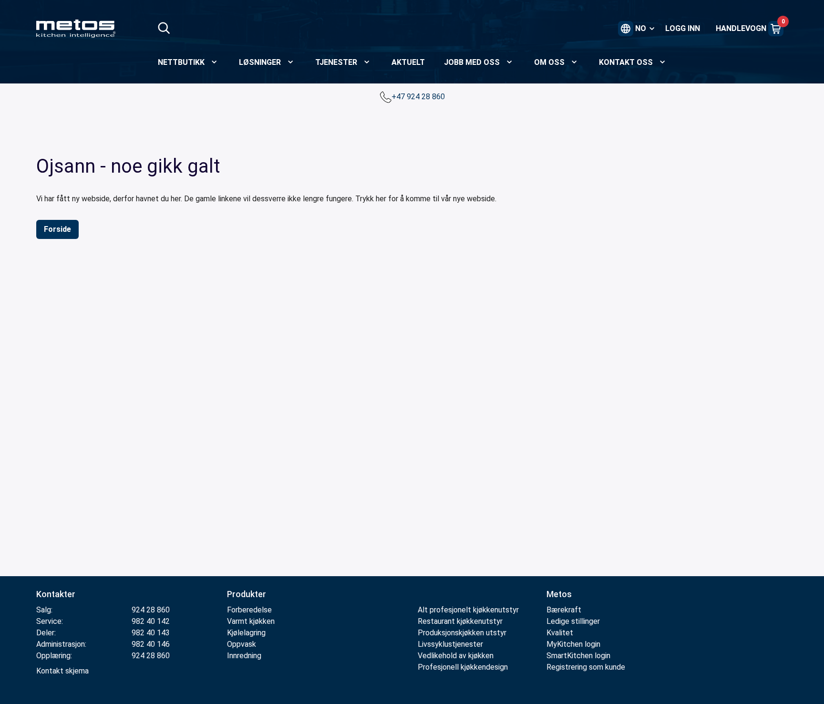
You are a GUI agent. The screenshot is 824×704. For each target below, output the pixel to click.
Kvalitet (559, 632)
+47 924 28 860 (419, 96)
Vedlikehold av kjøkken (456, 655)
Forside (57, 229)
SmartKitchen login (578, 655)
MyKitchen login (573, 644)
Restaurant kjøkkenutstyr (460, 621)
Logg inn (682, 28)
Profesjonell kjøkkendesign (463, 667)
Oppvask (241, 644)
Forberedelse (249, 609)
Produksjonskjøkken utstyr (462, 632)
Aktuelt (408, 62)
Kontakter (55, 594)
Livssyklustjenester (450, 644)
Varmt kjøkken (251, 621)
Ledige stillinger (573, 621)
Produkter (246, 594)
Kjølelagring (246, 632)
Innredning (244, 655)
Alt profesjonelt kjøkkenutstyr (468, 609)
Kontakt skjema (62, 670)
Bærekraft (563, 609)
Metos (559, 594)
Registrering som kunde (585, 667)
